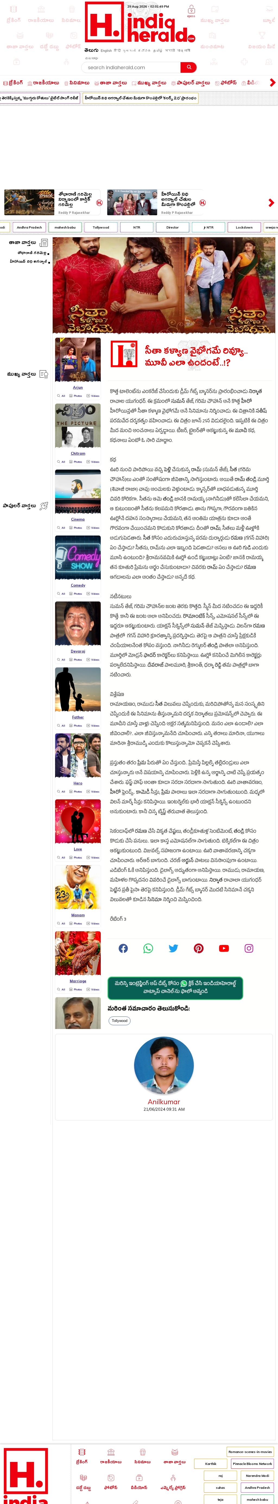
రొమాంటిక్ (194, 617)
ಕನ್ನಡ (144, 51)
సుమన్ (178, 402)
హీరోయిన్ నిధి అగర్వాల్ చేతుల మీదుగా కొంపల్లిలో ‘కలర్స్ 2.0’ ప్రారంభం (135, 98)
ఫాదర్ (150, 656)
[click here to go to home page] (140, 41)
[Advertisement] (139, 146)
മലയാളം (91, 58)
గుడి (247, 548)
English (106, 51)
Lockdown (239, 227)
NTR (131, 227)
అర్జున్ (188, 861)
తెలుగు (91, 51)
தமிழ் (158, 51)
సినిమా (154, 900)
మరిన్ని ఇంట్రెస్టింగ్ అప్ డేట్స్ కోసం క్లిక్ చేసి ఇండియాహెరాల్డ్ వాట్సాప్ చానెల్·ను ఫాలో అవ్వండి (175, 988)
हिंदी (117, 51)
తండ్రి (251, 480)
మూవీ (241, 431)
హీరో (246, 402)
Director (167, 227)
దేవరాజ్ (155, 666)
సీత (233, 470)
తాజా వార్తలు (22, 243)
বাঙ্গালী (183, 51)
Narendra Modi (257, 1476)
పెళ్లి (167, 470)
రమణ (237, 539)
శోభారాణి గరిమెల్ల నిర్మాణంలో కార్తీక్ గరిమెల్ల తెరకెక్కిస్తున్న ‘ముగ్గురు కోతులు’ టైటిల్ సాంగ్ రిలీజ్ (75, 200)
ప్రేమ (141, 763)
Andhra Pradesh (23, 227)
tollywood (119, 1021)
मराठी (170, 51)
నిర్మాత (255, 392)
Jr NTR (203, 227)
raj (221, 1476)
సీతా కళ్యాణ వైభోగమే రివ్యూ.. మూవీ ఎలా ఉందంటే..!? (196, 357)
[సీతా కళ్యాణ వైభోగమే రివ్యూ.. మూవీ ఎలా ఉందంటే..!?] (164, 332)
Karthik (210, 1464)
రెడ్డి (218, 666)
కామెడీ (143, 793)
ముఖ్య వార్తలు (21, 375)
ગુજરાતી (129, 51)
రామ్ (196, 470)
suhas (220, 1488)
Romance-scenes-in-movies (250, 1452)
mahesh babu (59, 227)
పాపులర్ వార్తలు (19, 506)
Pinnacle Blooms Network (252, 1464)
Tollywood (95, 227)
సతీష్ (261, 412)
